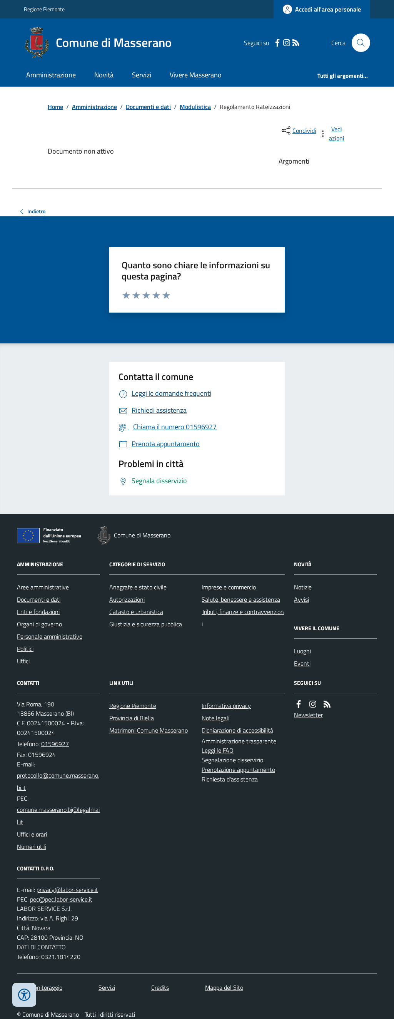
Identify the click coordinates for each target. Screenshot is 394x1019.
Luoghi (302, 651)
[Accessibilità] (24, 995)
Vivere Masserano (196, 75)
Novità (104, 75)
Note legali (215, 718)
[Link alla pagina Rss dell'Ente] (327, 704)
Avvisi (301, 599)
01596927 (55, 743)
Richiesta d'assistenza (230, 779)
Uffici (23, 661)
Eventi (302, 663)
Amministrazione (51, 75)
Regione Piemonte (44, 9)
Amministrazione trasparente (239, 741)
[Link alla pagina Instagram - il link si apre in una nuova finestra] (286, 43)
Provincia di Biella (131, 718)
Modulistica (195, 106)
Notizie (303, 587)
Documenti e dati (148, 106)
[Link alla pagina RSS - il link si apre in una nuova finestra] (296, 43)
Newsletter (308, 714)
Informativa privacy (226, 705)
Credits (160, 987)
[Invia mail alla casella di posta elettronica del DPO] (67, 890)
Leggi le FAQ (218, 750)
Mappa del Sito (224, 987)
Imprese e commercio (229, 587)
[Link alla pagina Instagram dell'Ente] (312, 704)
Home (55, 106)
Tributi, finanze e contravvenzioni (243, 618)
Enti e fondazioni (38, 611)
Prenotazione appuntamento (238, 769)
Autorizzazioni (127, 599)
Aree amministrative (43, 587)
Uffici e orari (32, 834)
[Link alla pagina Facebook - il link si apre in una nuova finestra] (277, 43)
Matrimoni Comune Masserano (148, 730)
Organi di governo (39, 624)
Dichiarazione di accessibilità (237, 730)
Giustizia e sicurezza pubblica (145, 624)
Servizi (141, 75)
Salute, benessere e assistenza (241, 599)
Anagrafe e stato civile (138, 587)
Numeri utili (31, 846)
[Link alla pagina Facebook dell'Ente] (298, 704)
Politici (25, 648)
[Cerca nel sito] (358, 42)
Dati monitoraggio (39, 987)
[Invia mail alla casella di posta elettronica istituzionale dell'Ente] (58, 781)
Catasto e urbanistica (136, 611)
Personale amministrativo (49, 636)
